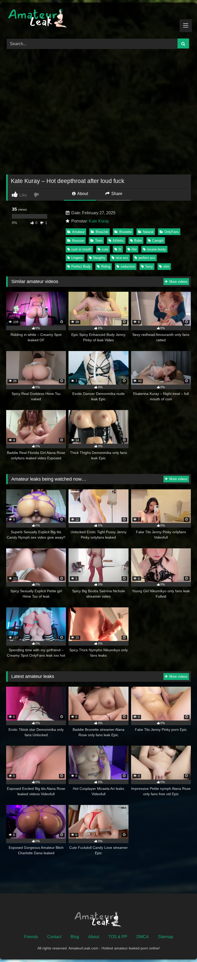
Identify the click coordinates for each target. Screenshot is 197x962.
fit (120, 249)
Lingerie (77, 258)
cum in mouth (81, 249)
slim (166, 266)
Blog (75, 937)
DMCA (142, 937)
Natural (148, 232)
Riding (105, 266)
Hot (134, 249)
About (82, 193)
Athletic (118, 240)
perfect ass (147, 258)
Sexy (149, 266)
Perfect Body (81, 266)
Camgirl (157, 240)
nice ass (122, 258)
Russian (78, 240)
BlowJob (102, 232)
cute (105, 249)
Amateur (78, 232)
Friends (31, 937)
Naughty (99, 258)
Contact (54, 937)
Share (116, 193)
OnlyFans (171, 232)
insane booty (156, 249)
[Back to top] (181, 947)
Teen (98, 240)
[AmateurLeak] (98, 19)
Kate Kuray (99, 221)
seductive (128, 266)
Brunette (125, 232)
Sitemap (165, 937)
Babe (138, 240)
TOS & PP (117, 937)
